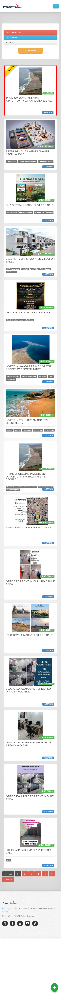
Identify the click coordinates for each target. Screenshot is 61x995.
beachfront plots (13, 489)
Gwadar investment (29, 376)
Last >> (8, 879)
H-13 (8, 860)
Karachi (50, 487)
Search (31, 51)
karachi (17, 430)
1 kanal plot (27, 430)
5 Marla (24, 269)
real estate (42, 376)
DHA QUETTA (12, 212)
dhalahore (29, 320)
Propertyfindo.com (9, 908)
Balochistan (11, 487)
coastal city (11, 379)
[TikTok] (35, 923)
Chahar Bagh (11, 161)
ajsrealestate (39, 212)
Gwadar (9, 430)
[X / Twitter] (5, 923)
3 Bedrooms (11, 272)
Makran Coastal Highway (27, 487)
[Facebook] (12, 923)
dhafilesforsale (17, 320)
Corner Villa (33, 269)
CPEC (51, 376)
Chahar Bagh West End (27, 161)
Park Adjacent (45, 269)
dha (8, 320)
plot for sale (38, 430)
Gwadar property (13, 376)
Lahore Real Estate (45, 161)
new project (49, 430)
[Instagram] (20, 923)
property (49, 212)
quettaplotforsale (25, 212)
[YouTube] (27, 923)
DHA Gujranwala (13, 269)
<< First (8, 874)
